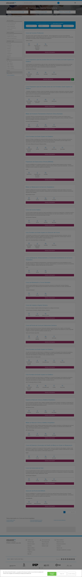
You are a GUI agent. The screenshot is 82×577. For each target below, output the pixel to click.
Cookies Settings (71, 573)
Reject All (62, 573)
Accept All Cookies (52, 574)
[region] (41, 573)
